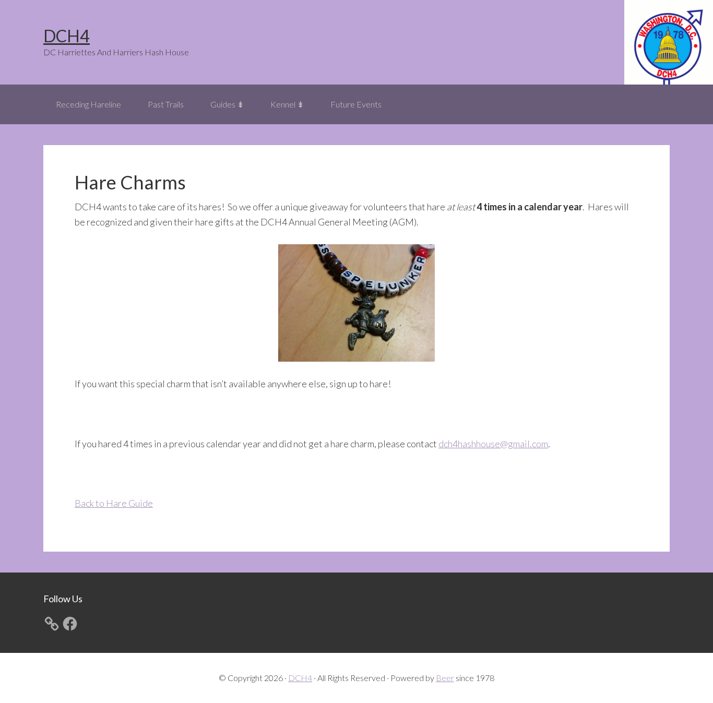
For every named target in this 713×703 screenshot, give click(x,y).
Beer (445, 678)
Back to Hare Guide (114, 503)
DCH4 (66, 36)
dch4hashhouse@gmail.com (493, 443)
